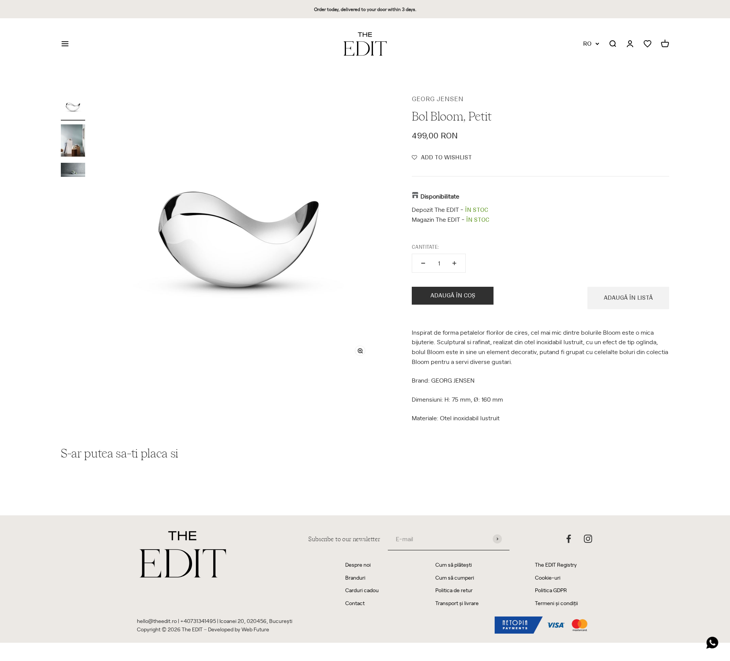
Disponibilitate (440, 196)
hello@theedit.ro (157, 620)
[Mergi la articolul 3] (73, 171)
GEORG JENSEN (437, 99)
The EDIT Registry (556, 564)
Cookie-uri (547, 577)
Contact (355, 603)
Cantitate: (425, 247)
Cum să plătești (453, 564)
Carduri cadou (362, 590)
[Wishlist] (647, 43)
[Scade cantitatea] (423, 263)
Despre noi (358, 564)
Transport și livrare (457, 603)
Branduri (355, 577)
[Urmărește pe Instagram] (588, 539)
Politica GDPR (551, 590)
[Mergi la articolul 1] (73, 107)
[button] (442, 157)
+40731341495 (198, 620)
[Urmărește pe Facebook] (568, 539)
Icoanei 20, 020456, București (255, 620)
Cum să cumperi (454, 577)
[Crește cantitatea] (454, 263)
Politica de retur (454, 590)
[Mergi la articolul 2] (73, 141)
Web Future (255, 629)
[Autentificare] (630, 44)
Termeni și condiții (556, 603)
